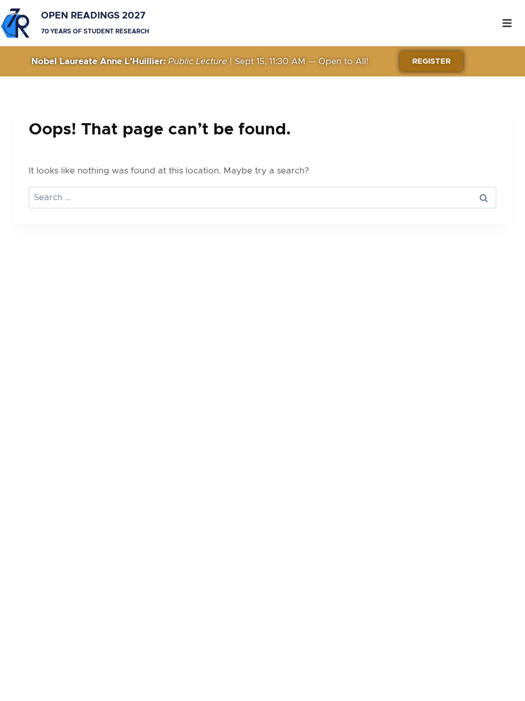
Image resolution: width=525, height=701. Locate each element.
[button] (507, 23)
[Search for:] (262, 197)
